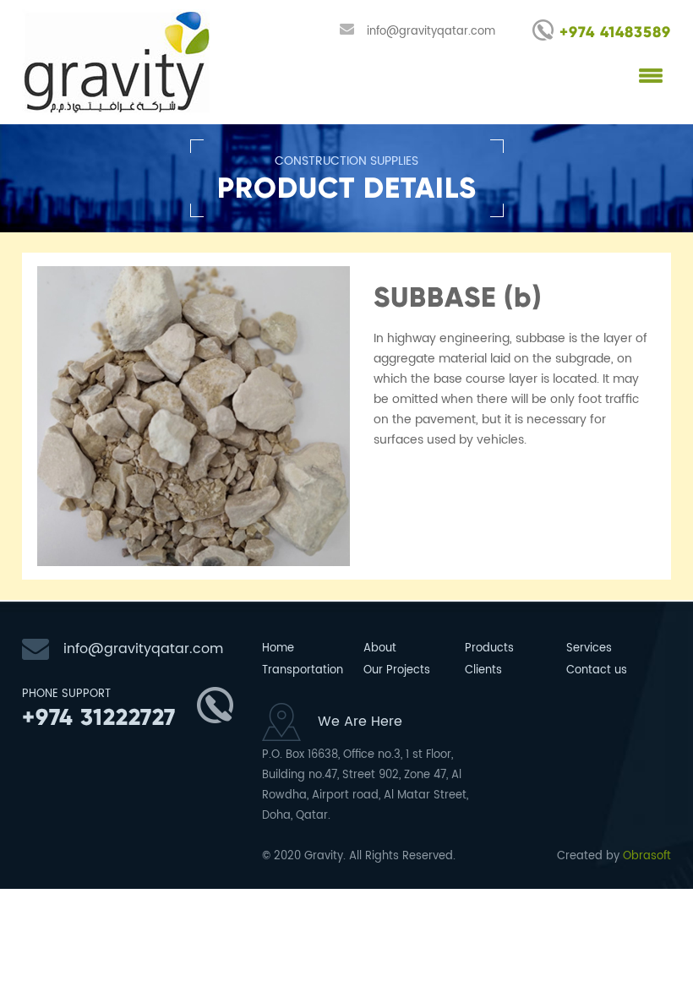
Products (489, 648)
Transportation (298, 670)
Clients (483, 670)
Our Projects (396, 670)
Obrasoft (647, 856)
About (379, 648)
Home (278, 648)
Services (589, 648)
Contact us (596, 670)
